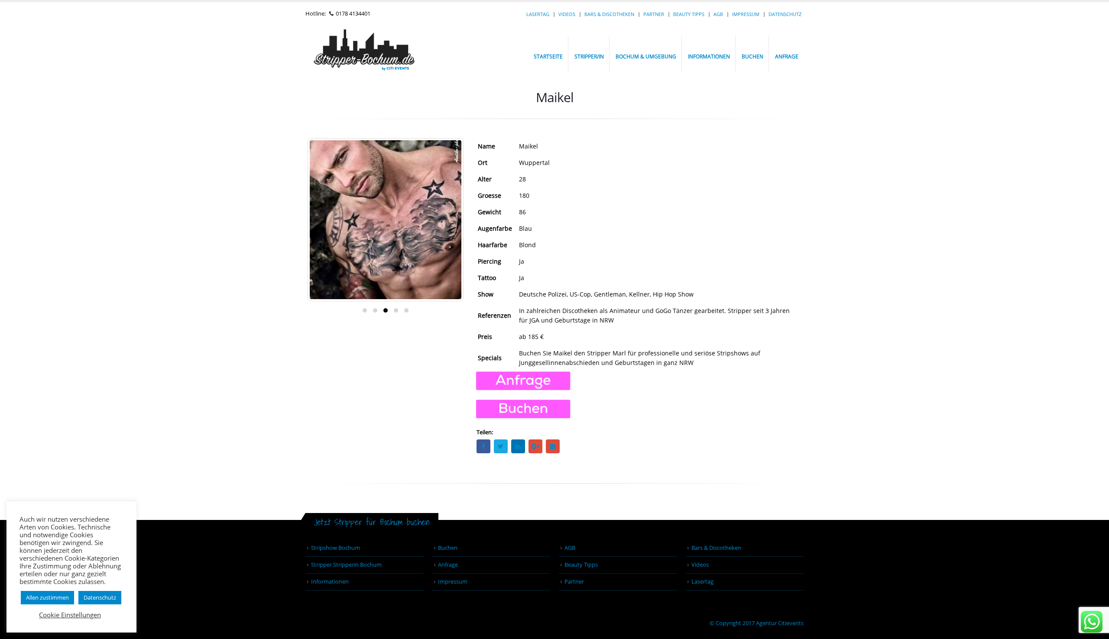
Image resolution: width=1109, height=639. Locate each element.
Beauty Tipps (688, 14)
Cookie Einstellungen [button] (70, 615)
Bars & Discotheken (609, 14)
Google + (535, 446)
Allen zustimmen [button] (47, 597)
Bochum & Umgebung (646, 56)
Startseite (548, 56)
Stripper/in (589, 56)
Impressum (745, 14)
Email (553, 446)
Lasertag (537, 14)
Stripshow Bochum (335, 548)
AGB (718, 14)
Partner (653, 14)
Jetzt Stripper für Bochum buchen (372, 522)
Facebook (483, 446)
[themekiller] (1092, 622)
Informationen (709, 56)
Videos (566, 14)
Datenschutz (785, 14)
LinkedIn (518, 446)
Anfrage (786, 56)
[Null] (523, 408)
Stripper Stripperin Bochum (346, 564)
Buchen (752, 56)
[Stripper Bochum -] (379, 53)
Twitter (501, 446)
